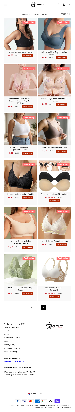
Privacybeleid (51, 405)
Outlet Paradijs (15, 405)
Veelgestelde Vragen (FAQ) (14, 324)
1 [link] (31, 308)
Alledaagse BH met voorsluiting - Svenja (20, 289)
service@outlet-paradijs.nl (15, 361)
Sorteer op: (27, 14)
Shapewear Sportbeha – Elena (20, 52)
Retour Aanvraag (10, 352)
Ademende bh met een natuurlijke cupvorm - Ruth (55, 53)
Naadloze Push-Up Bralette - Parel (55, 147)
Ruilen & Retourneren (12, 341)
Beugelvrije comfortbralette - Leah (55, 241)
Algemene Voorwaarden (13, 348)
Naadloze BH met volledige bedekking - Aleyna (20, 242)
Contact (7, 334)
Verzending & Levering (12, 338)
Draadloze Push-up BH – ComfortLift (54, 289)
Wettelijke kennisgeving (52, 407)
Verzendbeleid (39, 407)
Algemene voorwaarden (64, 405)
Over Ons (7, 331)
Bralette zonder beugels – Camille (20, 194)
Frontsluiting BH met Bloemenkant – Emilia (54, 100)
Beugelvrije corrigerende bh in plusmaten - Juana (20, 148)
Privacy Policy (9, 345)
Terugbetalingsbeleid (39, 405)
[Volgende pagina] (43, 307)
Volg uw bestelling (11, 327)
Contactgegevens (66, 407)
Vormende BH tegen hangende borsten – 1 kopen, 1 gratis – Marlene (20, 101)
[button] (5, 4)
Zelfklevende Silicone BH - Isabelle (54, 194)
